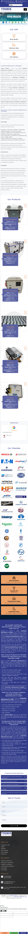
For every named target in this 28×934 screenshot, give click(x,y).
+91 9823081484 (7, 876)
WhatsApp (14, 933)
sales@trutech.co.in (21, 1)
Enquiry (24, 933)
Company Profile (5, 845)
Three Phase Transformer (7, 866)
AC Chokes (4, 868)
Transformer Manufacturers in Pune (13, 646)
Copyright (3, 895)
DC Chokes (4, 869)
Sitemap (3, 848)
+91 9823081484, (11, 2)
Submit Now (13, 825)
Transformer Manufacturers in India (14, 636)
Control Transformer (6, 860)
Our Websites (4, 852)
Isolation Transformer (6, 864)
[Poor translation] (5, 911)
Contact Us (4, 854)
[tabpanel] (14, 432)
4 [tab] (15, 441)
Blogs (2, 846)
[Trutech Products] (6, 9)
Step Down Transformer (7, 862)
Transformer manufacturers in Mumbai (14, 687)
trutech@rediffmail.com (8, 1)
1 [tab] (12, 441)
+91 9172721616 (19, 2)
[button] (2, 18)
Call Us (5, 933)
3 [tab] (14, 441)
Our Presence (4, 850)
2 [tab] (13, 441)
